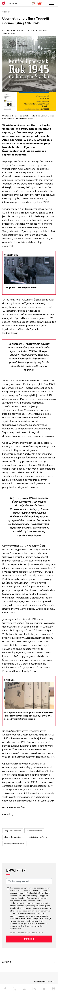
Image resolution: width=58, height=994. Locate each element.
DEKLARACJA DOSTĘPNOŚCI (44, 981)
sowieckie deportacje (34, 831)
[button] (55, 963)
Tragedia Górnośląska (12, 831)
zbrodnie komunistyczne (13, 837)
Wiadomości (9, 33)
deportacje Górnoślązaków (14, 844)
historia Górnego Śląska (38, 837)
